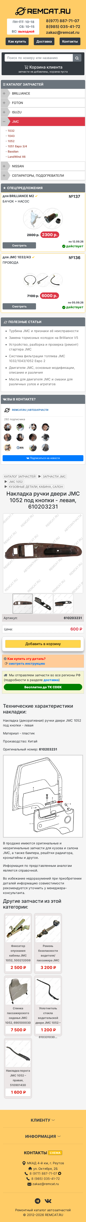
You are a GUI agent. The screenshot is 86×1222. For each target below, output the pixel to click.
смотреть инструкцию (27, 663)
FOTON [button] (17, 103)
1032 (11, 130)
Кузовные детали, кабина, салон (36, 486)
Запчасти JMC (54, 476)
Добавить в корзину (43, 644)
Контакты (70, 41)
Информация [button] (41, 1136)
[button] (79, 553)
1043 (11, 136)
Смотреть (19, 245)
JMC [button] (15, 122)
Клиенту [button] (41, 1120)
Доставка (44, 41)
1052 (11, 141)
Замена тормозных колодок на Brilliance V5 (43, 338)
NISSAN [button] (18, 166)
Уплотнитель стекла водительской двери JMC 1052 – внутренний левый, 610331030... (48, 1023)
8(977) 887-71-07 (62, 20)
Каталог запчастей (20, 476)
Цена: (8, 629)
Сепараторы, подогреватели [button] (38, 176)
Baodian (13, 151)
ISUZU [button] (17, 112)
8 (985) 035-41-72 (45, 1179)
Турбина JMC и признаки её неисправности (44, 331)
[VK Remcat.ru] (48, 1201)
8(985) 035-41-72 (63, 26)
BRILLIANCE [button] (21, 93)
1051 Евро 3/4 (17, 146)
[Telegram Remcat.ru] (37, 1201)
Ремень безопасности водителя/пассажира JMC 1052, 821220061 (48, 955)
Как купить (17, 41)
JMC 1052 (16, 481)
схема (55, 1152)
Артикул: (10, 618)
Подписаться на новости (44, 458)
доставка (51, 680)
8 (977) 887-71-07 (44, 1173)
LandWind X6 (17, 156)
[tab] (43, 93)
